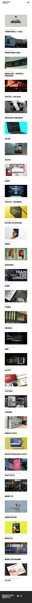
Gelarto (8, 370)
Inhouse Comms (9, 326)
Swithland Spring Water (14, 118)
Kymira (7, 286)
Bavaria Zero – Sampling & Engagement (14, 74)
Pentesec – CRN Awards (13, 202)
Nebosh (7, 244)
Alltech (8, 580)
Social (10, 30)
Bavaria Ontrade (11, 517)
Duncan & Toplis (11, 433)
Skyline (7, 139)
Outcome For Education (13, 223)
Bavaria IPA (9, 538)
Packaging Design (9, 368)
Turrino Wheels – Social (14, 31)
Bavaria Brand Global (13, 52)
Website (14, 30)
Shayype (8, 160)
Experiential (8, 72)
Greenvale (8, 328)
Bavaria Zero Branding (13, 559)
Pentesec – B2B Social (13, 97)
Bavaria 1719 (9, 496)
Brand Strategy (9, 51)
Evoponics (8, 412)
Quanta (7, 181)
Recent (7, 30)
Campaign (7, 305)
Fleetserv (9, 391)
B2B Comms (8, 95)
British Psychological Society (16, 454)
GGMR (6, 349)
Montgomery (9, 265)
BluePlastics (10, 475)
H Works (8, 307)
